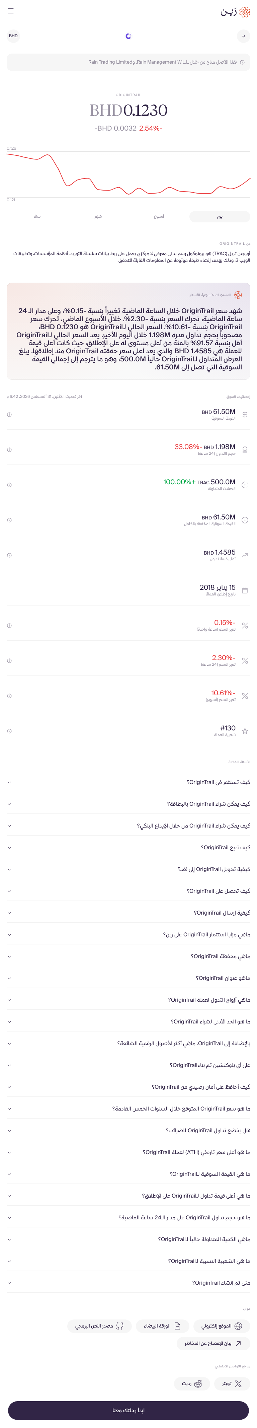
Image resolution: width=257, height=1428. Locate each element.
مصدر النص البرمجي (94, 1326)
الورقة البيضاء (157, 1326)
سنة (37, 216)
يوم (220, 216)
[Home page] (235, 12)
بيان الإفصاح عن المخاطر (208, 1344)
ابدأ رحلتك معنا (128, 1410)
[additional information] (9, 414)
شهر (98, 216)
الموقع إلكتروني (216, 1326)
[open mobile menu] (11, 12)
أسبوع (159, 216)
